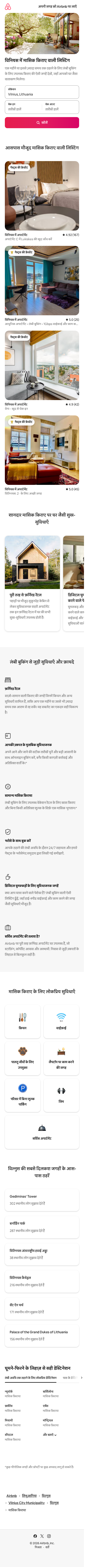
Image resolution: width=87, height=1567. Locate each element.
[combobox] (42, 94)
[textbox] (23, 109)
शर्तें (47, 1547)
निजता (38, 1547)
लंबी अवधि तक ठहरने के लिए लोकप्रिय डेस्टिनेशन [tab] (30, 1378)
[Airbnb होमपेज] (8, 6)
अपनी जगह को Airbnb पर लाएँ (57, 6)
